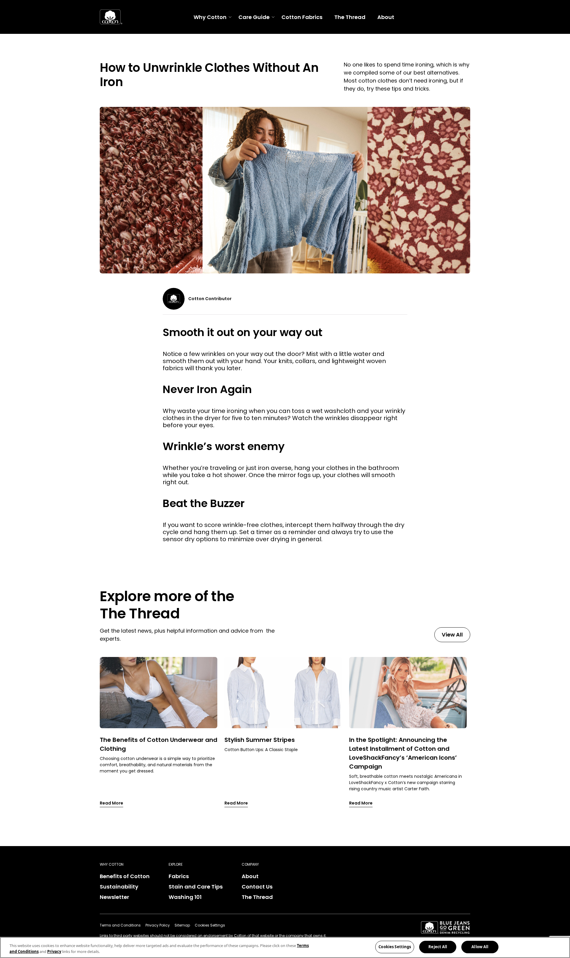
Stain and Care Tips (196, 886)
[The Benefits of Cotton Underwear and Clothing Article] (158, 692)
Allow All (479, 946)
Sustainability (119, 886)
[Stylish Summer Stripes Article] (283, 692)
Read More (111, 803)
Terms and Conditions (120, 925)
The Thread (349, 17)
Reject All (437, 946)
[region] (285, 947)
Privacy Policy (157, 925)
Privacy (54, 951)
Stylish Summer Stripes (259, 740)
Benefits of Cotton (125, 876)
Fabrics (179, 876)
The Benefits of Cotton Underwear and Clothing (158, 744)
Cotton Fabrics (301, 17)
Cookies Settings (395, 946)
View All (452, 634)
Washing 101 (185, 897)
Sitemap (182, 925)
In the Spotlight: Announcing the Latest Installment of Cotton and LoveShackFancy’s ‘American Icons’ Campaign (403, 753)
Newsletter (114, 897)
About (385, 17)
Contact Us (257, 886)
